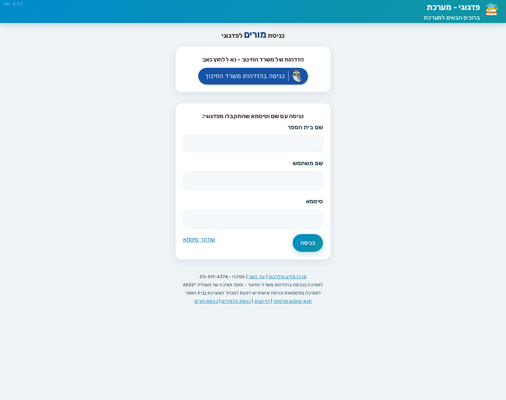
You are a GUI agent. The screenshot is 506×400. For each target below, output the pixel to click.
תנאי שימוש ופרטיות (293, 301)
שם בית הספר (305, 127)
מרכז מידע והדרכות (288, 276)
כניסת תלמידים (236, 301)
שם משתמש (308, 163)
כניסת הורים (206, 301)
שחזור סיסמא (199, 239)
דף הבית (262, 301)
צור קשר (257, 276)
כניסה (308, 242)
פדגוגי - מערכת (452, 11)
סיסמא (314, 201)
